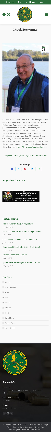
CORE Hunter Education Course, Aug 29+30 (19, 239)
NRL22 (8, 308)
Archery (8, 282)
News (22, 156)
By (30, 156)
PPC (7, 313)
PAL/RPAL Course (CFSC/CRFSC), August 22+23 (21, 231)
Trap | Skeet (10, 323)
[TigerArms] (25, 196)
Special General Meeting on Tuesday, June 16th (21, 262)
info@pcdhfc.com (9, 408)
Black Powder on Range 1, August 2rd (17, 224)
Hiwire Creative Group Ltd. (32, 429)
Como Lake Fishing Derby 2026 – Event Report (21, 247)
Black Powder (10, 287)
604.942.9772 (7, 400)
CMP (7, 292)
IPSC (7, 297)
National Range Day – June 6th (14, 254)
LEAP (7, 302)
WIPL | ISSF (10, 328)
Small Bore (9, 318)
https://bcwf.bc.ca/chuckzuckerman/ (32, 147)
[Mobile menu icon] (47, 14)
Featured (16, 156)
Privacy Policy (39, 427)
